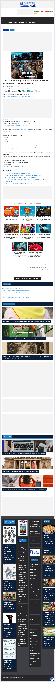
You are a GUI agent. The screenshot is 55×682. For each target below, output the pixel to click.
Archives (12, 30)
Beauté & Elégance (34, 595)
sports (31, 650)
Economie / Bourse (34, 613)
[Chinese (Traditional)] (38, 11)
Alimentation (33, 578)
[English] (42, 11)
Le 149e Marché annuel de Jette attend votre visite (17, 173)
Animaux (32, 582)
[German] (47, 11)
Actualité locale (33, 569)
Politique (32, 638)
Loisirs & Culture (34, 629)
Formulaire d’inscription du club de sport (35, 540)
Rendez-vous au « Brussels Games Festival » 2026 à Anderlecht (20, 177)
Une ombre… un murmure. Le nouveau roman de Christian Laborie (22, 598)
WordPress (10, 679)
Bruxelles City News (14, 677)
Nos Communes (34, 635)
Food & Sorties (33, 623)
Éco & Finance (43, 19)
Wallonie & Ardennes (31, 19)
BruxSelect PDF (23, 22)
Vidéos (31, 665)
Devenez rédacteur (34, 521)
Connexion (32, 22)
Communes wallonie (35, 610)
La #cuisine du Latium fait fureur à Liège (13, 264)
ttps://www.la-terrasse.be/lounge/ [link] (20, 129)
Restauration (33, 644)
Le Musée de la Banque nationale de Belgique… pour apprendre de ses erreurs (22, 617)
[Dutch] (40, 11)
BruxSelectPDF (33, 545)
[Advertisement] (25, 12)
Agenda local (6, 30)
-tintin (5, 86)
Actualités (32, 572)
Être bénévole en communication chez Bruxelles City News (35, 533)
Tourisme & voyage (35, 658)
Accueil (10, 19)
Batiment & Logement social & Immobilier (34, 590)
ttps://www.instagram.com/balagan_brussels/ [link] (15, 166)
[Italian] (49, 11)
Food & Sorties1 (34, 626)
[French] (45, 11)
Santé (31, 647)
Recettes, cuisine (34, 641)
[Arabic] (35, 11)
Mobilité (32, 632)
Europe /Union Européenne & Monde (33, 618)
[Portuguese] (51, 11)
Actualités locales (19, 19)
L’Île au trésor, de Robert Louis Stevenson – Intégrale (18, 183)
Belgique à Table (12, 22)
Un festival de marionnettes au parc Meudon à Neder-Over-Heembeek (23, 175)
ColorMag (4, 679)
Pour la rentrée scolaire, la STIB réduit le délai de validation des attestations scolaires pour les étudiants (22, 630)
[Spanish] (35, 13)
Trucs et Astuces (34, 661)
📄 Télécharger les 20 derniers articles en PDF (27, 278)
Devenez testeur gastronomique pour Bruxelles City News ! (35, 526)
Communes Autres (34, 598)
